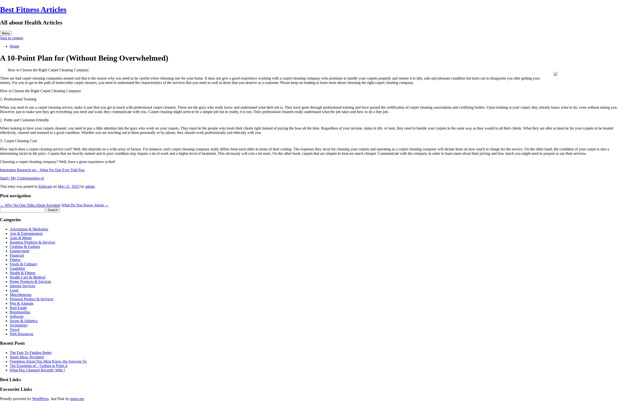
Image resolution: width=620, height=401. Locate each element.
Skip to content (11, 38)
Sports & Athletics (24, 321)
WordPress (40, 399)
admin (90, 186)
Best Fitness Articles (33, 9)
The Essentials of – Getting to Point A (39, 366)
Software (45, 186)
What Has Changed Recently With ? (37, 370)
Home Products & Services (30, 281)
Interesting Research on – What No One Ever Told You (42, 170)
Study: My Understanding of (22, 178)
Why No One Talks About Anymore (30, 205)
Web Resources (21, 334)
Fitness (15, 260)
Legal (14, 290)
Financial (17, 255)
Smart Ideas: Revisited (27, 357)
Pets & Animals (21, 303)
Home (14, 46)
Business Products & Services (32, 242)
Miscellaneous (20, 295)
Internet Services (22, 286)
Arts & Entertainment (26, 233)
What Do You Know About (85, 205)
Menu (6, 33)
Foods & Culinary (23, 264)
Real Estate (18, 308)
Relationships (20, 312)
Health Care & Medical (27, 277)
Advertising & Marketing (29, 229)
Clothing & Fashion (25, 247)
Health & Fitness (22, 273)
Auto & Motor (21, 238)
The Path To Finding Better (31, 353)
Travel (14, 329)
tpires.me (77, 399)
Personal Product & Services (31, 299)
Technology (19, 325)
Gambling (17, 268)
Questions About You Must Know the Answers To (48, 361)
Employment (19, 251)
